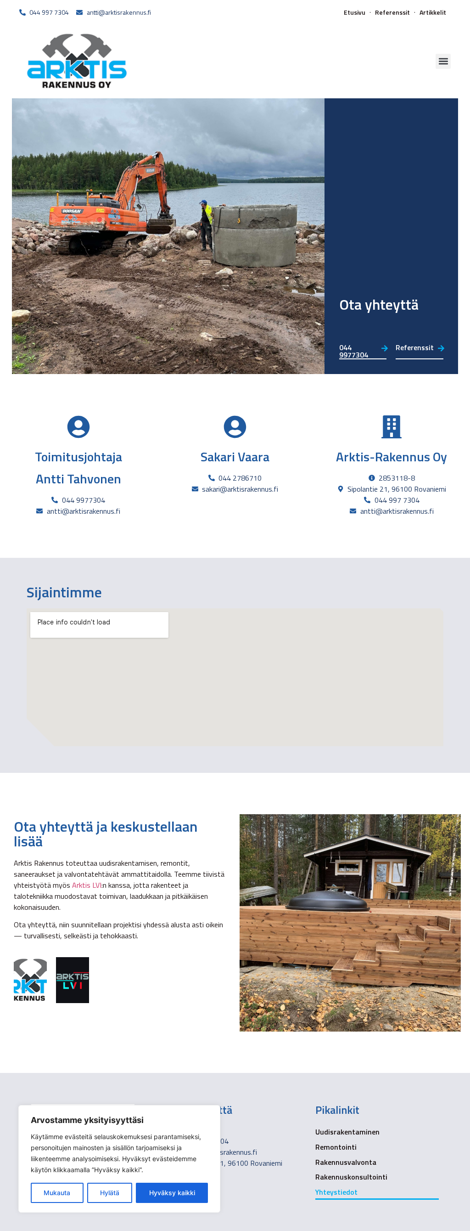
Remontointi (336, 1146)
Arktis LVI (86, 885)
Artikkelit (433, 12)
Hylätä (109, 1193)
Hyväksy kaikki (172, 1193)
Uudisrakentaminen (347, 1131)
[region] (119, 1159)
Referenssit (392, 12)
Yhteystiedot (336, 1191)
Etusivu (354, 12)
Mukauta (57, 1193)
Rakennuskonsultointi (351, 1176)
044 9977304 (353, 351)
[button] (443, 61)
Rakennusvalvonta (345, 1162)
